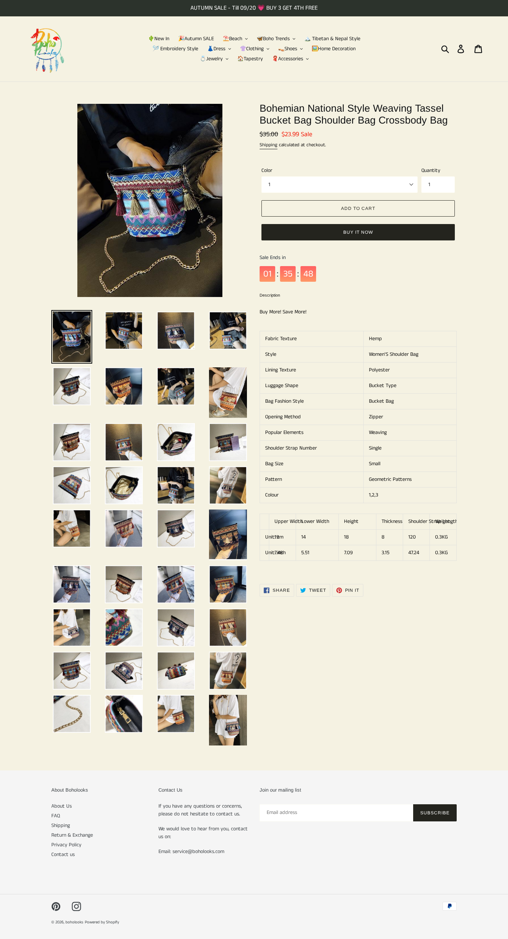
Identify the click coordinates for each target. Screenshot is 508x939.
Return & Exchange (72, 835)
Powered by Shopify (102, 922)
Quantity (430, 170)
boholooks (74, 922)
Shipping (268, 144)
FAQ (55, 816)
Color (266, 170)
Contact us (63, 854)
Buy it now (358, 232)
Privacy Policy (66, 845)
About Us (61, 806)
